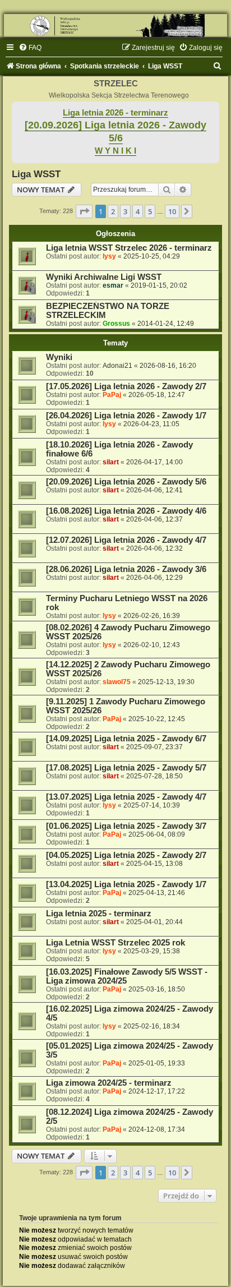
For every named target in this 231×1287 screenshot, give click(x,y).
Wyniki (59, 357)
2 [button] (113, 211)
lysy (109, 256)
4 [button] (138, 211)
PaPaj (112, 395)
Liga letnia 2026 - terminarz (115, 112)
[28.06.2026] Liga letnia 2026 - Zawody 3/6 (126, 569)
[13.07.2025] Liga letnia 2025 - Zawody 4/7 (126, 796)
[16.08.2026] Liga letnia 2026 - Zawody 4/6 (126, 510)
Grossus (116, 323)
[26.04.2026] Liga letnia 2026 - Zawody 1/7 (126, 415)
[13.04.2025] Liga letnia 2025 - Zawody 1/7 (126, 884)
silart (111, 462)
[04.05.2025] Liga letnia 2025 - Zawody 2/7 (126, 855)
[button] (84, 211)
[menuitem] (30, 48)
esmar (113, 285)
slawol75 (117, 682)
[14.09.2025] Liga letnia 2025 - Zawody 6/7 (126, 738)
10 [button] (172, 211)
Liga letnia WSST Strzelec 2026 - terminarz (129, 247)
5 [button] (150, 211)
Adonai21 (117, 366)
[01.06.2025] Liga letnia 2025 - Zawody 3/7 (126, 826)
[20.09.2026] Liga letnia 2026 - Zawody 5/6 (126, 481)
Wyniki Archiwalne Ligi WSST (103, 277)
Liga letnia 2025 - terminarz (98, 913)
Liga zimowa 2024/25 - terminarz (109, 1082)
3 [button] (125, 211)
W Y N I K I (115, 150)
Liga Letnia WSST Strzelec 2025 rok (115, 942)
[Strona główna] (115, 25)
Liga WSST (36, 174)
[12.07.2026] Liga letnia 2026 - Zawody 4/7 (126, 540)
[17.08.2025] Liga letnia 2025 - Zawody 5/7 (126, 767)
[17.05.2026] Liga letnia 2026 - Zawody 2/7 (126, 386)
